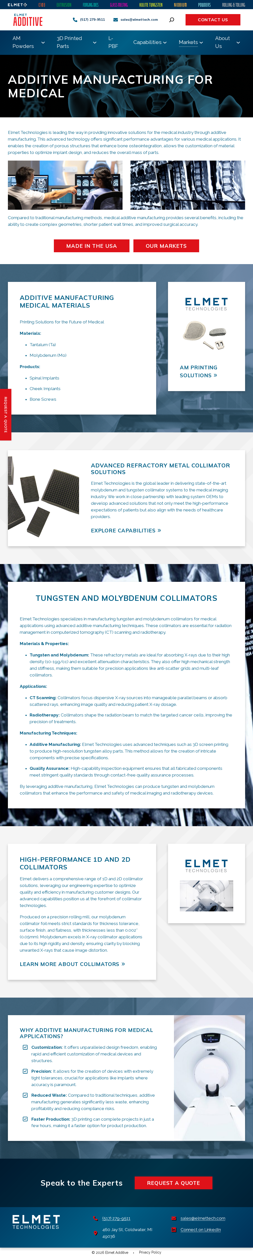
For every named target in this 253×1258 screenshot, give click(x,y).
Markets (188, 42)
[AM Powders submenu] (43, 43)
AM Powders (23, 42)
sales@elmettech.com (139, 19)
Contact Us (213, 19)
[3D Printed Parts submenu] (95, 43)
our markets (166, 246)
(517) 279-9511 (92, 19)
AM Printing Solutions (198, 371)
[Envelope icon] (116, 20)
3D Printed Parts (69, 42)
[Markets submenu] (201, 43)
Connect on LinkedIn (201, 1229)
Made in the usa (91, 246)
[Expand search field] (172, 20)
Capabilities (147, 42)
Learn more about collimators (69, 964)
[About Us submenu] (238, 43)
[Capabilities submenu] (165, 43)
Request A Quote (5, 415)
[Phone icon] (75, 20)
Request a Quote (173, 1183)
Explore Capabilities (123, 530)
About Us (222, 42)
